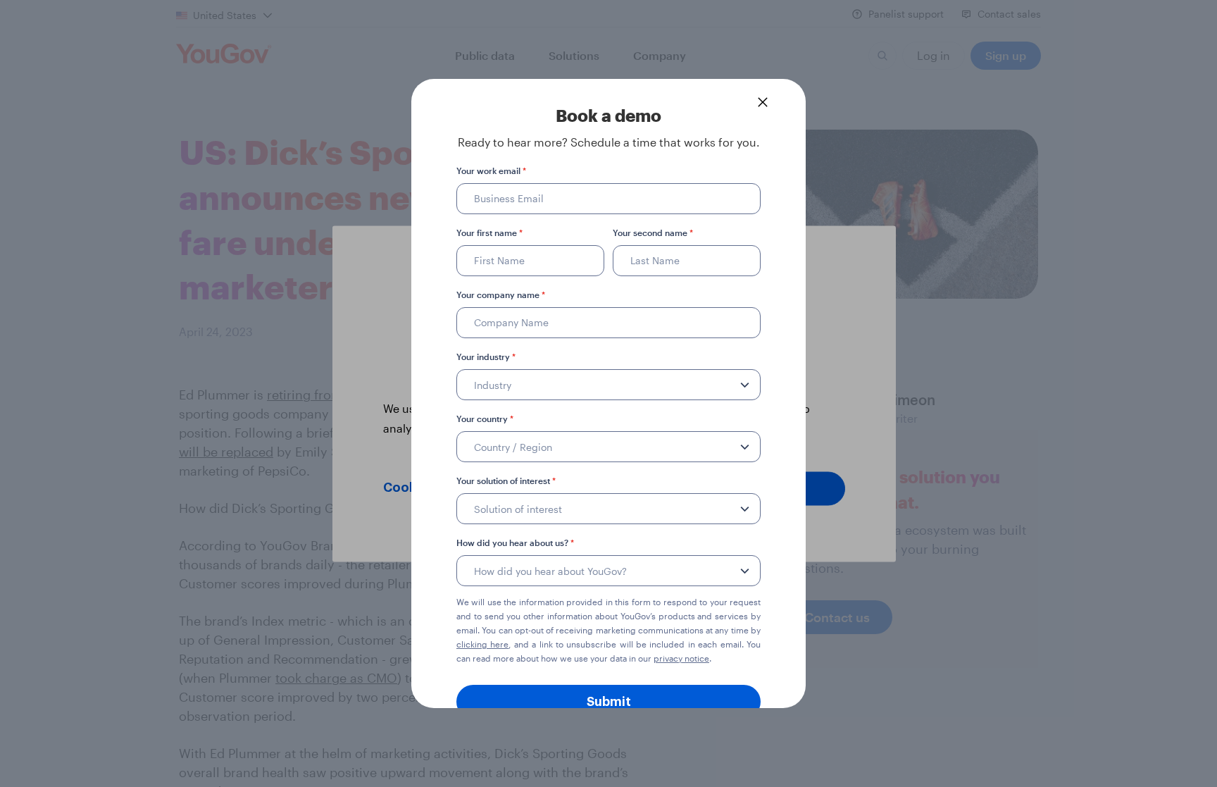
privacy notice (681, 658)
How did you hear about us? (515, 542)
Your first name (489, 232)
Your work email (491, 170)
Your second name (653, 232)
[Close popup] (762, 102)
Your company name (500, 294)
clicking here (482, 644)
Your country (484, 418)
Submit (609, 701)
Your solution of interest (506, 480)
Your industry (486, 356)
